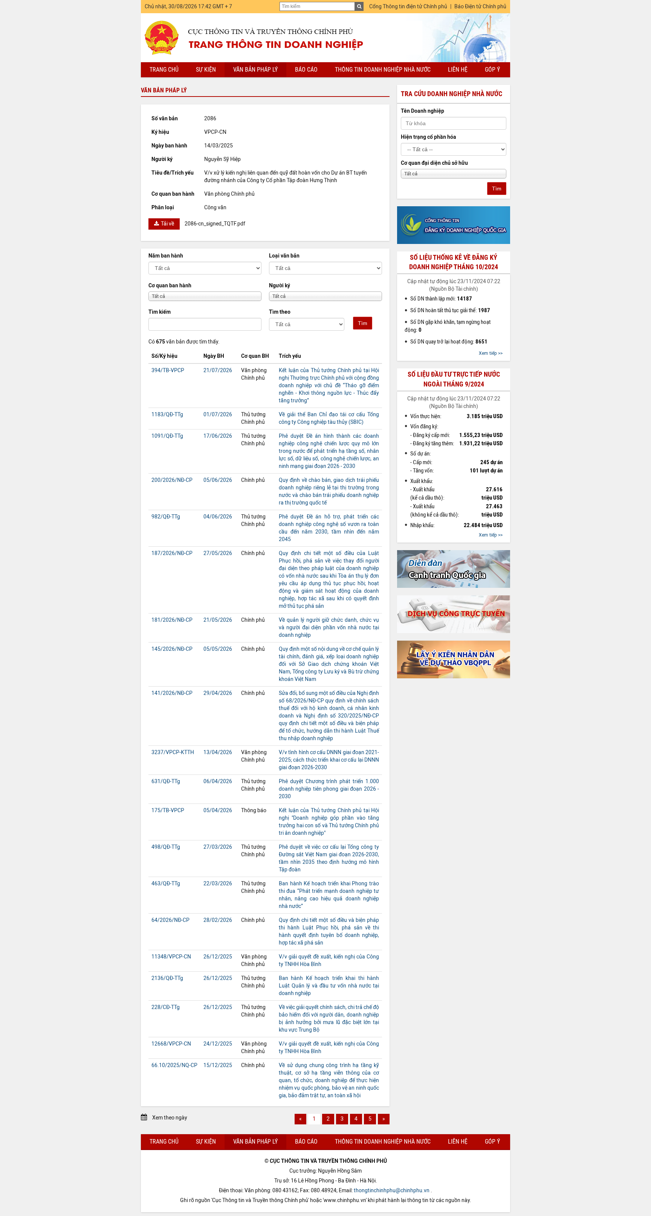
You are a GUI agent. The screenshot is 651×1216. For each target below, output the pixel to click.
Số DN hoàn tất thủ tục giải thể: (450, 310)
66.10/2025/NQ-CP (174, 1065)
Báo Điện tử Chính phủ (480, 6)
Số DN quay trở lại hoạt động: (448, 341)
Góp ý (492, 69)
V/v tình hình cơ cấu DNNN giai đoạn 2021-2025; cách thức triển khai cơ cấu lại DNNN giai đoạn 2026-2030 (329, 760)
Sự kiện (206, 69)
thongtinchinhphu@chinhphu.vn (391, 1190)
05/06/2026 (217, 480)
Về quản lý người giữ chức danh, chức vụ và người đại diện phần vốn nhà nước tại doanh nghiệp (329, 627)
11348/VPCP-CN (171, 957)
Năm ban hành (165, 256)
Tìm (362, 323)
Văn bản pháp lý (255, 69)
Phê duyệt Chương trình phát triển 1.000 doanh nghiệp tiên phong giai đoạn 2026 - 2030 (329, 789)
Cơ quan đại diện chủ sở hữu (434, 163)
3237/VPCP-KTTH (172, 752)
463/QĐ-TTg (165, 883)
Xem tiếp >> (491, 353)
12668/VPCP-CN (171, 1044)
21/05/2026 (217, 620)
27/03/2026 (217, 847)
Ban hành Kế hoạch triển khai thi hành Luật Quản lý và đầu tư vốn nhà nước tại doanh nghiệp (329, 986)
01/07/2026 (217, 414)
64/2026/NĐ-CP (170, 920)
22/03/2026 (217, 883)
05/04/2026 (217, 810)
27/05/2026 (217, 553)
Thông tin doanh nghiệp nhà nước (383, 69)
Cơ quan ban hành (169, 285)
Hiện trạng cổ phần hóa (428, 137)
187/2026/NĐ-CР (172, 553)
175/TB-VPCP (167, 810)
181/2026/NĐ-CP (172, 620)
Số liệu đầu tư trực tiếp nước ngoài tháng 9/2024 (454, 379)
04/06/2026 (217, 517)
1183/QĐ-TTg (167, 414)
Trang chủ (164, 69)
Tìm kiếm (159, 312)
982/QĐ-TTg (165, 517)
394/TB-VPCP (167, 370)
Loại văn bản (284, 256)
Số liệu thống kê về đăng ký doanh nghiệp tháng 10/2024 (453, 262)
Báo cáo (306, 69)
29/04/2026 (217, 693)
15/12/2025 (217, 1065)
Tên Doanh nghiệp (422, 111)
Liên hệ (458, 69)
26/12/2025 (217, 957)
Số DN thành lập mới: (441, 298)
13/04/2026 (217, 752)
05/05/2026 (217, 649)
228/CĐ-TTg (165, 1007)
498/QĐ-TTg (165, 847)
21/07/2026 (217, 370)
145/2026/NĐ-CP (172, 649)
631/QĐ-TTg (165, 781)
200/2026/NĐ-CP (172, 480)
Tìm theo (279, 312)
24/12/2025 (217, 1044)
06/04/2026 (217, 781)
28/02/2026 (217, 920)
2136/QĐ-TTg (167, 978)
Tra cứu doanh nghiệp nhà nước (451, 94)
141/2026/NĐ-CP (172, 693)
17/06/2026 (217, 436)
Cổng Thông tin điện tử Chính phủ (408, 6)
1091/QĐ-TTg (167, 436)
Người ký (279, 285)
